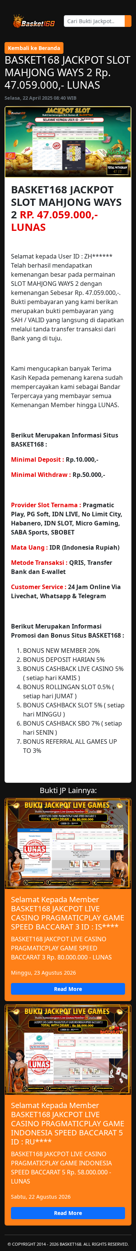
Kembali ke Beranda (34, 48)
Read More (68, 988)
